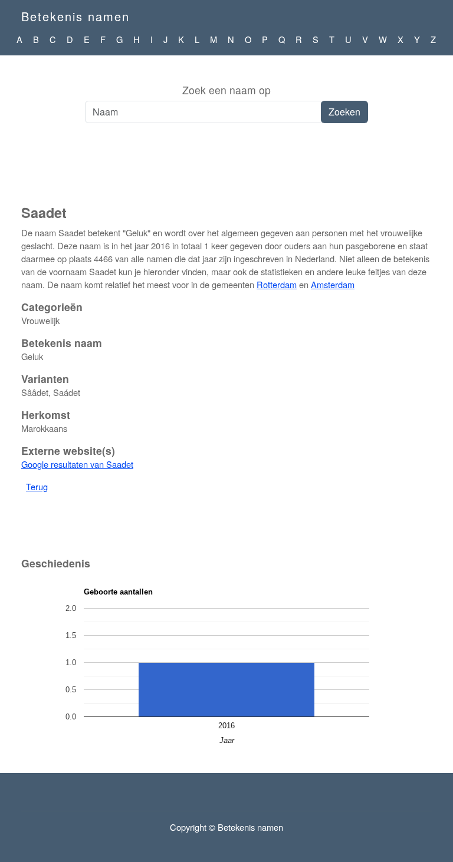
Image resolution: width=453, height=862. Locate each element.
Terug (37, 486)
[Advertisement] (226, 170)
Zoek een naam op (226, 89)
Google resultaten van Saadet (77, 464)
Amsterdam (332, 284)
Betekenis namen (75, 16)
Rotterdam (277, 284)
